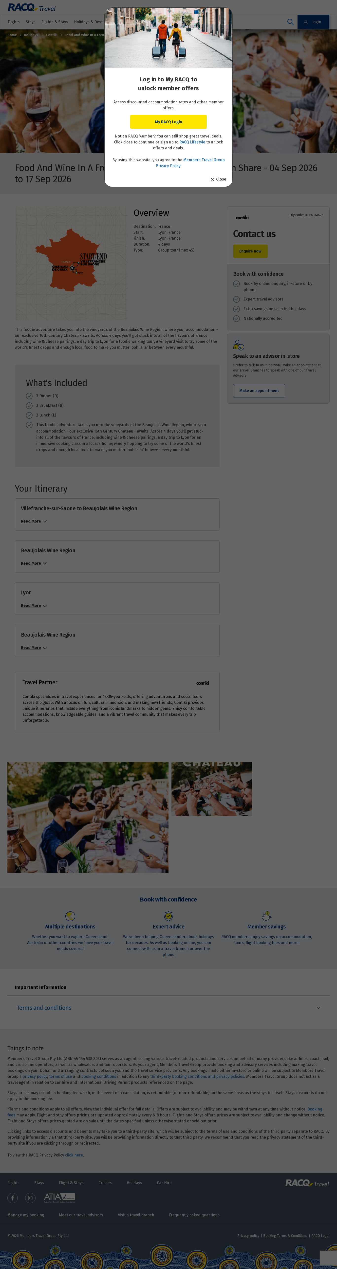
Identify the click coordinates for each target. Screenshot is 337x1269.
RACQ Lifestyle (192, 142)
